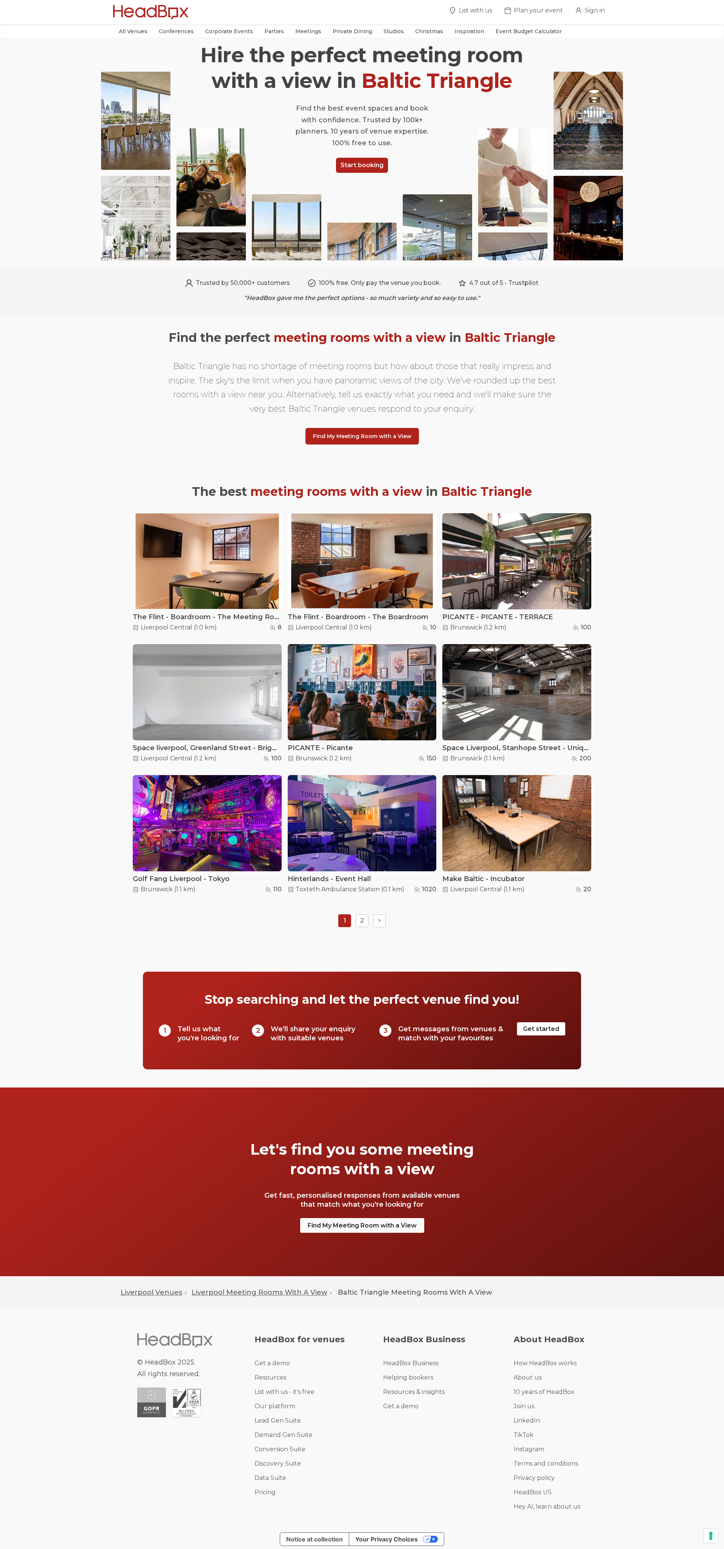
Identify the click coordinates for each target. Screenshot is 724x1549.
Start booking (362, 165)
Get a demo (272, 1363)
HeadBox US (533, 1492)
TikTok (524, 1434)
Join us (524, 1406)
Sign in (595, 10)
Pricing (265, 1492)
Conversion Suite (280, 1449)
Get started (541, 1028)
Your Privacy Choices (386, 1539)
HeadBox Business (411, 1363)
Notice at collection (314, 1539)
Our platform (275, 1406)
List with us (475, 10)
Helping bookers (408, 1377)
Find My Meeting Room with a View (362, 436)
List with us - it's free (284, 1391)
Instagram (529, 1449)
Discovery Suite (278, 1463)
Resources (270, 1377)
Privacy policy (534, 1477)
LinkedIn (527, 1420)
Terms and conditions (546, 1463)
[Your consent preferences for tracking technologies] (711, 1536)
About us (527, 1377)
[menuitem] (470, 12)
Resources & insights (414, 1391)
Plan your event (538, 10)
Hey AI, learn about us (547, 1506)
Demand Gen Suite (284, 1434)
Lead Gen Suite (278, 1420)
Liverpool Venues (151, 1292)
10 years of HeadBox (544, 1391)
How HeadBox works (545, 1363)
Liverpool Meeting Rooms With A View (259, 1292)
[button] (133, 31)
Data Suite (270, 1477)
